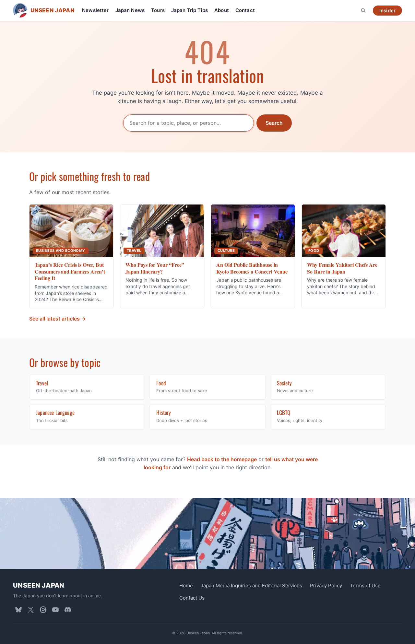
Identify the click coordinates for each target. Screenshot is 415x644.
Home (186, 585)
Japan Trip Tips (189, 10)
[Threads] (43, 609)
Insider (387, 10)
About (221, 10)
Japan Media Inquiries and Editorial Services (251, 585)
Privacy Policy (326, 585)
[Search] (363, 10)
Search (274, 123)
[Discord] (67, 609)
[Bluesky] (18, 609)
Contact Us (192, 598)
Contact (245, 10)
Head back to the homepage (222, 459)
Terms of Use (365, 585)
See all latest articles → (57, 318)
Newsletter (95, 10)
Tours (158, 10)
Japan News (130, 10)
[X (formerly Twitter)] (30, 609)
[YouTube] (55, 609)
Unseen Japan (39, 585)
